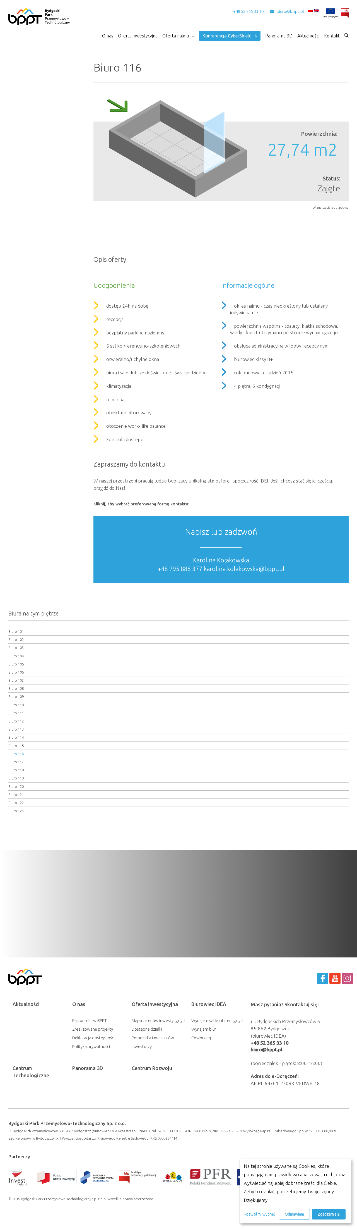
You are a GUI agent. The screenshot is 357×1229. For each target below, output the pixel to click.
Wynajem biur (203, 1029)
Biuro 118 (16, 770)
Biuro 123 (16, 811)
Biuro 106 (16, 672)
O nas (107, 35)
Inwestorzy (142, 1046)
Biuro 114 (16, 737)
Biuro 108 (16, 688)
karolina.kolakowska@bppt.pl (244, 568)
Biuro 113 (16, 729)
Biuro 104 (16, 656)
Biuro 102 (16, 639)
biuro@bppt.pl (290, 11)
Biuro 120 (16, 786)
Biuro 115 (16, 746)
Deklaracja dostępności (93, 1037)
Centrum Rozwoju (152, 1068)
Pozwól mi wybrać (259, 1214)
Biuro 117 (16, 762)
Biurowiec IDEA (208, 1004)
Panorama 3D (279, 35)
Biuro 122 (16, 803)
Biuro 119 (16, 778)
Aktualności (308, 35)
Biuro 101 (16, 631)
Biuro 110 (16, 705)
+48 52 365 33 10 (248, 11)
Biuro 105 (16, 664)
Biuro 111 (16, 713)
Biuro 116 (16, 754)
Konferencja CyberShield (227, 35)
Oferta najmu (175, 35)
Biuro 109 (16, 696)
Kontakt (332, 35)
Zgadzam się (329, 1214)
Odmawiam (294, 1214)
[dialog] (295, 1191)
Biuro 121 (16, 795)
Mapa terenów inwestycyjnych (159, 1020)
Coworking (201, 1037)
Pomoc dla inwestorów (153, 1037)
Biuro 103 (16, 648)
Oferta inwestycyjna (138, 35)
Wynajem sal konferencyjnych (218, 1020)
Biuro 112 (16, 721)
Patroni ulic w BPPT (89, 1020)
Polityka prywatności (91, 1046)
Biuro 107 (16, 680)
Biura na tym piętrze (33, 613)
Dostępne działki (147, 1029)
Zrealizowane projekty (92, 1029)
